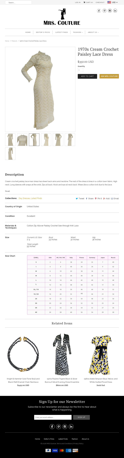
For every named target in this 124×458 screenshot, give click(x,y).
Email (116, 198)
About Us (92, 32)
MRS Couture (51, 443)
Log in (78, 2)
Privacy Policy (78, 443)
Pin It (99, 198)
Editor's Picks (43, 32)
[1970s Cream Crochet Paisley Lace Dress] (40, 89)
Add (108, 198)
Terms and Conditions (65, 443)
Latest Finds (61, 32)
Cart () (89, 2)
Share (90, 198)
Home (28, 32)
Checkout (100, 2)
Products (14, 41)
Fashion (77, 32)
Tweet (81, 198)
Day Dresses (24, 198)
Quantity (81, 66)
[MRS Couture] (62, 17)
